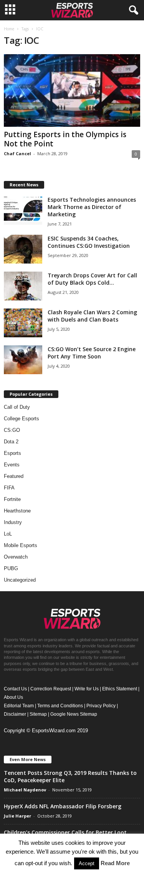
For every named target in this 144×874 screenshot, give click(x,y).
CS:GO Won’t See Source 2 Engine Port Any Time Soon (92, 352)
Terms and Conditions (60, 705)
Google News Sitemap (73, 714)
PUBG (11, 568)
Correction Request (50, 689)
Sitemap (38, 714)
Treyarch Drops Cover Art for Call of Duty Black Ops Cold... (92, 279)
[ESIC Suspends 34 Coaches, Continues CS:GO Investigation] (23, 249)
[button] (132, 10)
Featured (13, 476)
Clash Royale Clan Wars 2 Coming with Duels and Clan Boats (92, 315)
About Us (13, 697)
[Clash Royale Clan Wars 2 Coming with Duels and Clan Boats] (23, 322)
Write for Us (86, 689)
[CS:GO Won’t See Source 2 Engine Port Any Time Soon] (23, 359)
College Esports (21, 418)
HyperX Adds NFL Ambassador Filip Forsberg (62, 806)
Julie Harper (17, 816)
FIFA (9, 488)
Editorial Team (19, 705)
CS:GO (12, 430)
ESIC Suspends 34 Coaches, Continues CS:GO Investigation (89, 242)
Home (9, 29)
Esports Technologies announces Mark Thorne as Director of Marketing (92, 207)
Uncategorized (20, 580)
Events (12, 465)
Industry (13, 522)
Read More (115, 863)
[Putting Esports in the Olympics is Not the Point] (72, 90)
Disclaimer (15, 714)
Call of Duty (17, 407)
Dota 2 (11, 441)
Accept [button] (86, 863)
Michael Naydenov (25, 790)
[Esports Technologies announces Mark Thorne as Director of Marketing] (23, 210)
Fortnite (12, 499)
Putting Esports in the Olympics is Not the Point (65, 139)
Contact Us (15, 689)
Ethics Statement (119, 689)
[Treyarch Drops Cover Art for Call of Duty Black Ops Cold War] (23, 286)
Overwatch (16, 557)
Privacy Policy (101, 705)
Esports (12, 453)
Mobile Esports (20, 545)
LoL (8, 534)
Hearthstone (17, 511)
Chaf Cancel (17, 153)
